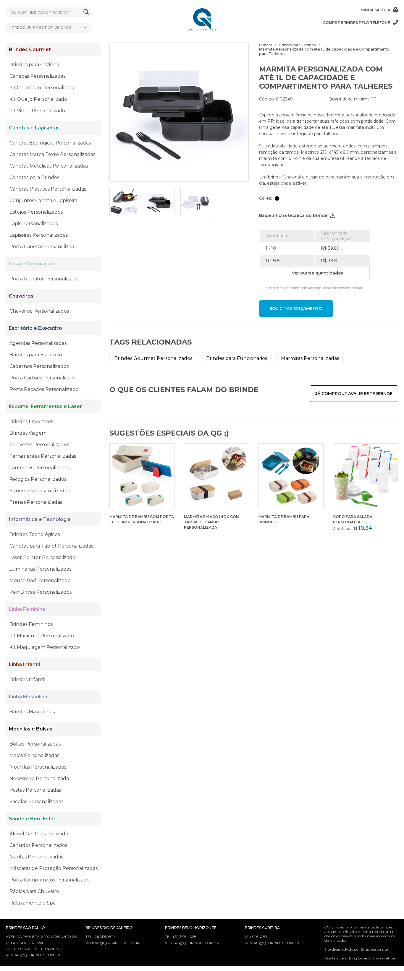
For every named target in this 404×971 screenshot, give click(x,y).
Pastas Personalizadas (35, 790)
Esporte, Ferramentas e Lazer (45, 406)
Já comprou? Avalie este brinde (353, 393)
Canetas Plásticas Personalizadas (47, 189)
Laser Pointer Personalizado (42, 557)
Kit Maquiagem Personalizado (44, 647)
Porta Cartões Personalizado (43, 378)
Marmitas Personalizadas (310, 358)
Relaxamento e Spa (32, 903)
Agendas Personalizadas (38, 343)
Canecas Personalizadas (37, 76)
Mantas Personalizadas (36, 857)
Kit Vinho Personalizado (37, 110)
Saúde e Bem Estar (32, 818)
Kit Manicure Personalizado (41, 636)
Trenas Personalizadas (35, 502)
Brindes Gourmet (30, 49)
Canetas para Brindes (34, 177)
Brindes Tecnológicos (34, 534)
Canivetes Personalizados (39, 444)
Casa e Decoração (31, 264)
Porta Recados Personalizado (44, 389)
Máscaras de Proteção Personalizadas (53, 868)
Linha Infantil (24, 664)
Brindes (265, 45)
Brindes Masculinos (32, 712)
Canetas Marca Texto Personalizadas (52, 154)
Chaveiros (21, 296)
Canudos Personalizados (38, 845)
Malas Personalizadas (34, 755)
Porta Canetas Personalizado (43, 246)
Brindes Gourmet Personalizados (153, 358)
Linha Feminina (27, 609)
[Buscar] (86, 12)
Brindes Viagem (27, 433)
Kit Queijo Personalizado (38, 99)
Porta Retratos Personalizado (44, 279)
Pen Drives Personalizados (40, 592)
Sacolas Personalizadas (36, 801)
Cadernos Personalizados (39, 366)
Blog (353, 958)
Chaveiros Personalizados (39, 311)
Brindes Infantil (27, 679)
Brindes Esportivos (31, 421)
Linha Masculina (28, 696)
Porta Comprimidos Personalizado (49, 880)
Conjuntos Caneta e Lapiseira (43, 200)
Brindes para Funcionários (236, 358)
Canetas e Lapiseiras (34, 128)
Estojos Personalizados (36, 212)
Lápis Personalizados (33, 223)
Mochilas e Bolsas (30, 729)
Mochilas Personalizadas (37, 767)
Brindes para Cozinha (34, 64)
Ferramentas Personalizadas (42, 456)
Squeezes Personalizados (39, 490)
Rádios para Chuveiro (34, 891)
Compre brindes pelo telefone (356, 22)
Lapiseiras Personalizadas (38, 235)
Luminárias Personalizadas (40, 569)
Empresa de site (374, 949)
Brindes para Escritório (35, 355)
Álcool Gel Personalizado (38, 834)
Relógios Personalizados (37, 479)
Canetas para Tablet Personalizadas (51, 546)
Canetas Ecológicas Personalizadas (50, 143)
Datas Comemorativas (377, 958)
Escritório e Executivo (35, 328)
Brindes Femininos (31, 624)
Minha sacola (375, 10)
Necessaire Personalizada (39, 778)
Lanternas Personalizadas (39, 467)
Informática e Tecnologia (40, 519)
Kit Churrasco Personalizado (42, 87)
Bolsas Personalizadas (35, 744)
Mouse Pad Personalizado (40, 580)
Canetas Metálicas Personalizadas (48, 166)
